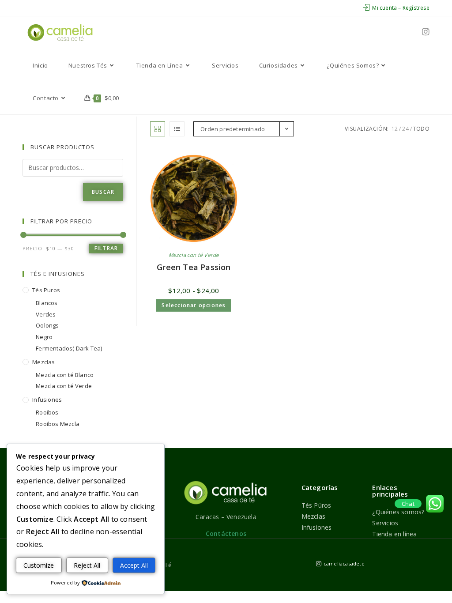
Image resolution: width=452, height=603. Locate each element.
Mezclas (43, 362)
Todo (421, 128)
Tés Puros (46, 290)
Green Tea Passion (193, 267)
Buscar (103, 192)
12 (395, 128)
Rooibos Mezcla (57, 424)
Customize (38, 565)
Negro (44, 337)
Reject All (87, 565)
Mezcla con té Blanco (65, 375)
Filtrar (106, 248)
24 (405, 128)
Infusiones (47, 399)
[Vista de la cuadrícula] (157, 128)
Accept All (134, 565)
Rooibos (47, 412)
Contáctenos (226, 533)
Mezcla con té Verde (194, 255)
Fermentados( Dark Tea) (69, 348)
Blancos (46, 303)
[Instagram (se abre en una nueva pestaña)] (425, 31)
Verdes (46, 314)
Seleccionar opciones (194, 305)
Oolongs (47, 325)
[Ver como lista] (177, 128)
